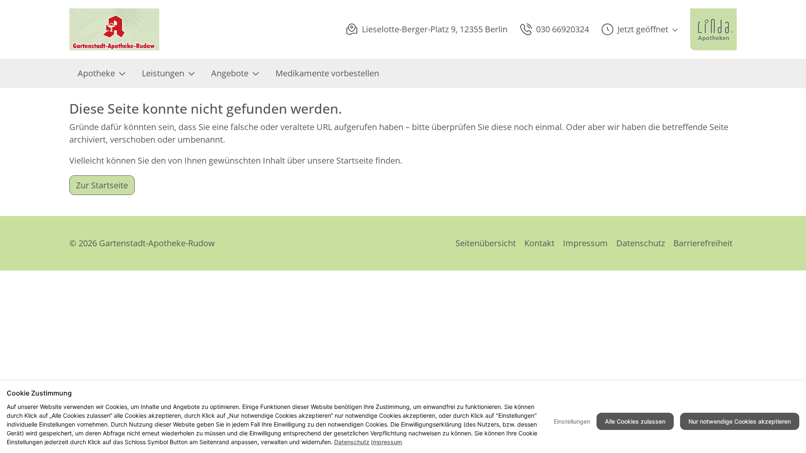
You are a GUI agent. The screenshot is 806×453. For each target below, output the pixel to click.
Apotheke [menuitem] (96, 73)
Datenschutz (640, 243)
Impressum (585, 243)
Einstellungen (572, 421)
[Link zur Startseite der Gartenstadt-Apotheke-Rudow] (115, 29)
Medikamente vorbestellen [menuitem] (327, 73)
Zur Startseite (102, 185)
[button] (640, 29)
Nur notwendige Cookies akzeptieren (739, 421)
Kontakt (539, 243)
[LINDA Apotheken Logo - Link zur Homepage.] (713, 29)
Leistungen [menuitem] (163, 73)
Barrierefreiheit (703, 243)
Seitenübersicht (485, 243)
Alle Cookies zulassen (635, 421)
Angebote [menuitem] (230, 73)
